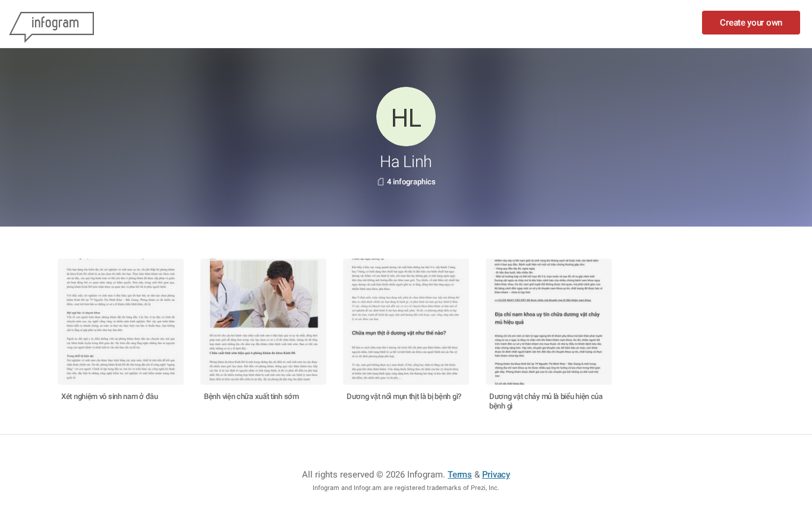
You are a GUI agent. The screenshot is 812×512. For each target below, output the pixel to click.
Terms (460, 474)
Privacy (496, 474)
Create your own (751, 22)
